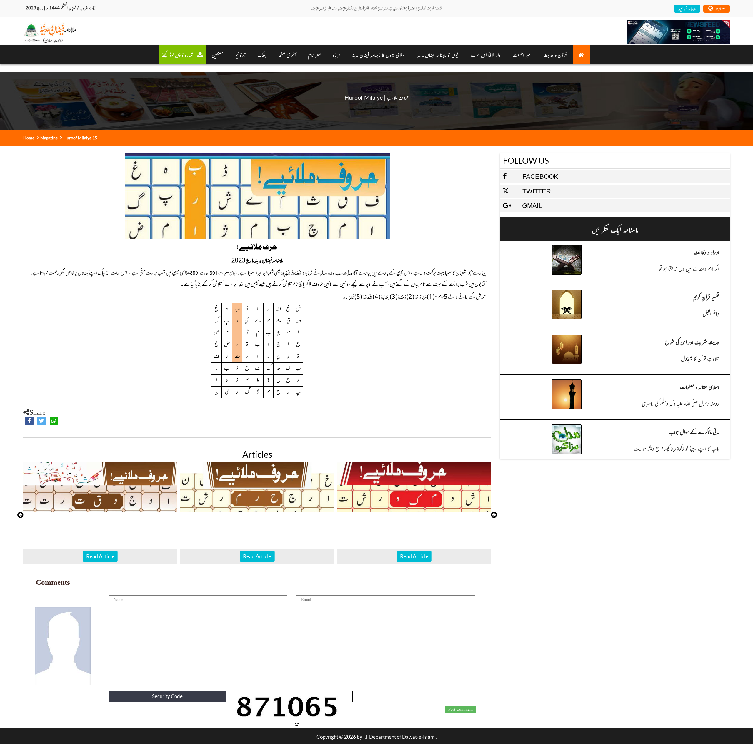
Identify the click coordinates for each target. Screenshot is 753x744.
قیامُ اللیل (711, 313)
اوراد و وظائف (706, 251)
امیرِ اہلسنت (522, 54)
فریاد (336, 54)
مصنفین (218, 54)
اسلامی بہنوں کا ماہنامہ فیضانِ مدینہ (379, 54)
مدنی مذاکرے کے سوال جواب (694, 431)
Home (28, 137)
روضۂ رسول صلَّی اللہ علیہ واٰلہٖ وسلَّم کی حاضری (680, 403)
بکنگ (262, 54)
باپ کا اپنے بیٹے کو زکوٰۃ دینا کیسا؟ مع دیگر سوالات (676, 448)
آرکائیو (240, 54)
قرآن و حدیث (555, 54)
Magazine (49, 137)
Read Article (100, 556)
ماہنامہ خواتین (687, 8)
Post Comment (460, 710)
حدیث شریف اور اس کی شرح (692, 341)
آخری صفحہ (287, 54)
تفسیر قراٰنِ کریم (706, 296)
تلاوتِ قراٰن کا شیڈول (700, 358)
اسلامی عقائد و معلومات (699, 386)
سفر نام (314, 54)
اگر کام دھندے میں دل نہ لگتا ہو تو (689, 268)
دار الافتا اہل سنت (486, 54)
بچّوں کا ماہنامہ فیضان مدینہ (438, 54)
